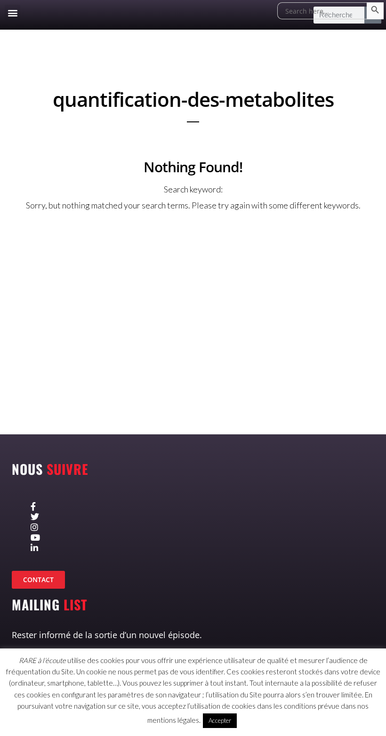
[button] (12, 12)
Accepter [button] (220, 720)
